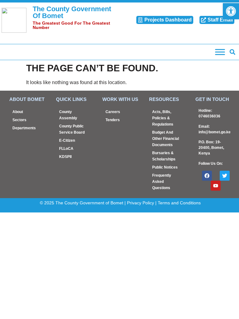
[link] (231, 11)
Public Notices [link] (165, 167)
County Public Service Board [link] (72, 129)
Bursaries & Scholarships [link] (164, 156)
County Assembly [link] (68, 115)
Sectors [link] (19, 120)
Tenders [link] (112, 120)
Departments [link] (24, 128)
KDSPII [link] (65, 157)
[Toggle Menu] (220, 52)
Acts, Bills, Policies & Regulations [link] (162, 118)
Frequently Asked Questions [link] (161, 181)
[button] (232, 52)
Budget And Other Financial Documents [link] (165, 138)
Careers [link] (112, 112)
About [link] (17, 112)
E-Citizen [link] (67, 140)
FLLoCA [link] (66, 148)
